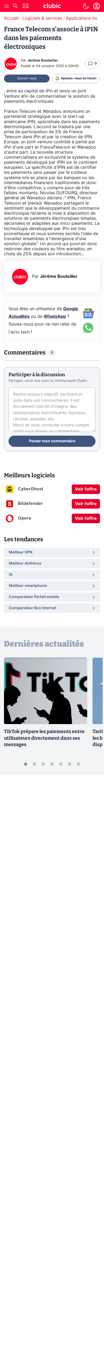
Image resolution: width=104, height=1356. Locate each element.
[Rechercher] (15, 6)
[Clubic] (52, 6)
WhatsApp (55, 316)
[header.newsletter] (25, 6)
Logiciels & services (42, 18)
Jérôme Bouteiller (42, 60)
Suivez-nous (27, 78)
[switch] (86, 6)
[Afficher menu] (6, 6)
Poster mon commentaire (52, 441)
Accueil (11, 18)
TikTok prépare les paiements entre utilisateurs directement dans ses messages (44, 738)
